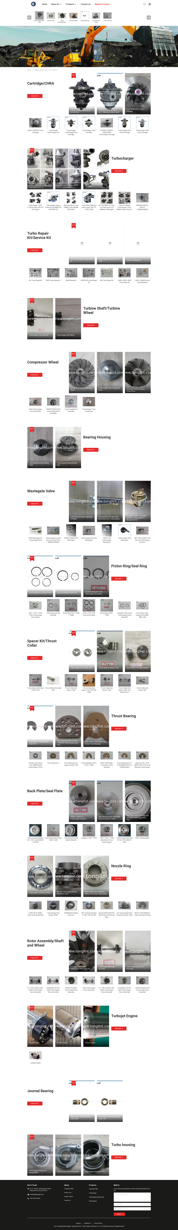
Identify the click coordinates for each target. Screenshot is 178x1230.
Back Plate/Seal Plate (45, 791)
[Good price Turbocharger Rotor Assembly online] (71, 401)
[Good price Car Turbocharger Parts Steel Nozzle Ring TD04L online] (124, 905)
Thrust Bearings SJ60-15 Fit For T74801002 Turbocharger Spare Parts (67, 743)
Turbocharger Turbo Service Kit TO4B (108, 260)
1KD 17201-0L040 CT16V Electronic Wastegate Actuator (142, 540)
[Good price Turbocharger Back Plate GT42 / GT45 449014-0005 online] (124, 830)
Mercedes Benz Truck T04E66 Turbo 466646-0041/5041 (71, 207)
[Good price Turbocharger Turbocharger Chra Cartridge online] (71, 122)
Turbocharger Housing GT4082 (95, 1171)
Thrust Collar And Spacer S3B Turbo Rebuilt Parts (125, 690)
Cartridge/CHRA (40, 83)
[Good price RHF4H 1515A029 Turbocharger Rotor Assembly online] (71, 980)
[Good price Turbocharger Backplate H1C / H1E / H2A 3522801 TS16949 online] (35, 830)
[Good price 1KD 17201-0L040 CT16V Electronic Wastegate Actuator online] (142, 530)
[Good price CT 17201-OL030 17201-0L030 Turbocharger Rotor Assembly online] (35, 980)
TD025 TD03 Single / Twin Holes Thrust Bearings (107, 765)
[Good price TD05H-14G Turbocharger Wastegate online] (107, 530)
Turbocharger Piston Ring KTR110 (40, 593)
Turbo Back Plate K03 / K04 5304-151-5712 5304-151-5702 (109, 818)
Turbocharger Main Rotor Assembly (106, 968)
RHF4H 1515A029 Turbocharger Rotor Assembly (71, 990)
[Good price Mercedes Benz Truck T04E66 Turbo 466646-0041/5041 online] (71, 197)
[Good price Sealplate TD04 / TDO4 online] (89, 830)
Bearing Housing (97, 437)
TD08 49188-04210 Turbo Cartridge (134, 110)
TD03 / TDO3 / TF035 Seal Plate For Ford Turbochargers (107, 840)
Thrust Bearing (123, 716)
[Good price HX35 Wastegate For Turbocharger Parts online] (35, 530)
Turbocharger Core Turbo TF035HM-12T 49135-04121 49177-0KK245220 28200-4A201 (109, 110)
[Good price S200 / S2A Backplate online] (142, 830)
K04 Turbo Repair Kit (106, 280)
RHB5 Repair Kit (71, 280)
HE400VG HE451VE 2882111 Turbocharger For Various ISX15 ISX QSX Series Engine (67, 185)
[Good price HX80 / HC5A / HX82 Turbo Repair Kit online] (124, 272)
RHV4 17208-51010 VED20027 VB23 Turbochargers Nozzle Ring (96, 893)
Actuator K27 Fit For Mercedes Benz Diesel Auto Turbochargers (109, 518)
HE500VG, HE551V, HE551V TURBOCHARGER (142, 207)
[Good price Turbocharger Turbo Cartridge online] (89, 122)
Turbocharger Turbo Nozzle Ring (39, 893)
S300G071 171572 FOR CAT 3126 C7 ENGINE (96, 185)
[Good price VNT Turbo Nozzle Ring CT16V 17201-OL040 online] (89, 905)
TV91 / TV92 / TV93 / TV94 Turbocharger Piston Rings (35, 615)
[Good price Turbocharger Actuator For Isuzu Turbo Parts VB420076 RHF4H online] (53, 530)
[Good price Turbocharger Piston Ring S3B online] (53, 605)
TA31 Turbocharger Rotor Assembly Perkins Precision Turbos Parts (135, 389)
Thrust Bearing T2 (53, 763)
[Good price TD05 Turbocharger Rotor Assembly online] (89, 980)
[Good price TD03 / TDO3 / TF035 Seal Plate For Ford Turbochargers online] (107, 830)
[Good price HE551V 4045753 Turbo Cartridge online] (35, 122)
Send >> (119, 1214)
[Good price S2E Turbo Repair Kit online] (35, 272)
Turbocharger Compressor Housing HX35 (37, 1171)
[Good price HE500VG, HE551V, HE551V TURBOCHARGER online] (142, 197)
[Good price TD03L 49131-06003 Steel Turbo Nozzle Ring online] (35, 905)
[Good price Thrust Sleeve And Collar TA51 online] (53, 680)
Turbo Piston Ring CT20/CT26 (67, 593)
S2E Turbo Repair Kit (35, 280)
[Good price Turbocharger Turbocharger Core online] (53, 122)
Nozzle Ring (121, 866)
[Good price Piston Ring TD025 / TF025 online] (107, 605)
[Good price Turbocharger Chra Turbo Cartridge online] (124, 122)
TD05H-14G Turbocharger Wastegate (106, 540)
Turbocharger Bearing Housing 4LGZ (67, 464)
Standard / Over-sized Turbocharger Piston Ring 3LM (124, 615)
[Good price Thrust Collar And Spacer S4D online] (142, 680)
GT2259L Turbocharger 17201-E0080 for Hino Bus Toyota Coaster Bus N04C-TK (39, 185)
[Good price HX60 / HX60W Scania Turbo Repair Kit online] (142, 272)
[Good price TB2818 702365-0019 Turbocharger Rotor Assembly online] (53, 401)
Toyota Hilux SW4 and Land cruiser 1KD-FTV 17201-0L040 (89, 207)
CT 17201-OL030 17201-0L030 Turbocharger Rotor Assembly (35, 990)
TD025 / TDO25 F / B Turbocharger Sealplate (78, 818)
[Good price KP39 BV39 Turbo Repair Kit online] (89, 272)
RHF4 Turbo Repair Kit (53, 280)
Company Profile (68, 1188)
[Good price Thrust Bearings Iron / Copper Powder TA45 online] (71, 755)
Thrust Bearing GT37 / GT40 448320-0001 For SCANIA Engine (124, 765)
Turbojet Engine (34, 1043)
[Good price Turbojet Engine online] (35, 1055)
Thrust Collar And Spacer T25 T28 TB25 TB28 (89, 690)
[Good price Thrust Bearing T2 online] (53, 755)
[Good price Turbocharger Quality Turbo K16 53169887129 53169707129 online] (53, 197)
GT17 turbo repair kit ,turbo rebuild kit (81, 260)
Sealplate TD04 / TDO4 (89, 838)
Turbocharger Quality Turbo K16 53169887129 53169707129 (53, 207)
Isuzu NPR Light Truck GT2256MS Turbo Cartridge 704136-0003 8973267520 (81, 110)
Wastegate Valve (41, 491)
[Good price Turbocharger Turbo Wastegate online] (124, 530)
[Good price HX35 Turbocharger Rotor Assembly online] (35, 401)
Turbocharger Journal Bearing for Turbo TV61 (109, 1118)
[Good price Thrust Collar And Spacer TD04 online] (107, 680)
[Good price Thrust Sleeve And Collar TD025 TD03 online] (35, 680)
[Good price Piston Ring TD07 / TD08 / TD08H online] (71, 605)
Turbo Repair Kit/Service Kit (39, 235)
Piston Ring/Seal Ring (129, 566)
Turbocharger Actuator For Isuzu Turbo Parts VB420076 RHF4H (53, 540)
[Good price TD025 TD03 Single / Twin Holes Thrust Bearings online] (107, 755)
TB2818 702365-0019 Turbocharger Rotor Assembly (53, 411)
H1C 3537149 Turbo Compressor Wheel (81, 389)
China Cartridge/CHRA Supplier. (62, 1226)
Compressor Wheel (43, 362)
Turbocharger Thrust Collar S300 (81, 668)
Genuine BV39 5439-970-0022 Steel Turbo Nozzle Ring (107, 915)
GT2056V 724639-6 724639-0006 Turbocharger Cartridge (107, 132)
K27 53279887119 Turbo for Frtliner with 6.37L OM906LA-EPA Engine (107, 207)
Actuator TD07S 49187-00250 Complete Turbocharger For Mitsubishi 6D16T (136, 518)
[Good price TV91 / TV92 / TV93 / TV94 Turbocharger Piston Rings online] (35, 605)
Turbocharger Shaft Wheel (65, 335)
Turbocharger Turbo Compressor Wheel (109, 389)
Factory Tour (67, 1192)
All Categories (93, 1201)
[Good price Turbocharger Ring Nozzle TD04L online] (53, 905)
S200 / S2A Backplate (142, 838)
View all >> (35, 96)
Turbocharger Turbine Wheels (38, 335)
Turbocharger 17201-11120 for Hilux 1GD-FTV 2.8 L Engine (35, 207)
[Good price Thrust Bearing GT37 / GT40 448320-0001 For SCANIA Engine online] (124, 755)
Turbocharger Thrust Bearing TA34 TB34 (38, 743)
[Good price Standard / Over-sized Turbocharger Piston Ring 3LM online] (124, 605)
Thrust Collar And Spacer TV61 (108, 668)
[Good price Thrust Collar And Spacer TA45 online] (71, 680)
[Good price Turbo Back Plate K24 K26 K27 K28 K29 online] (71, 830)
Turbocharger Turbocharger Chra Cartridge (71, 132)
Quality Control (68, 1196)
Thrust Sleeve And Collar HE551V (137, 668)
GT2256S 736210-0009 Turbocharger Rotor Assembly (80, 968)
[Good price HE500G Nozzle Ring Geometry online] (71, 905)
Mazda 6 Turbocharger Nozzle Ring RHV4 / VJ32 (67, 893)
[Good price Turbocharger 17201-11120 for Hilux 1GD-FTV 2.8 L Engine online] (35, 197)
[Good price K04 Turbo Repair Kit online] (107, 272)
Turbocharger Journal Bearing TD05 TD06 (80, 1118)
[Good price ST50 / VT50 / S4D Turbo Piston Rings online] (89, 605)
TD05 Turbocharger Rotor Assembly (134, 968)
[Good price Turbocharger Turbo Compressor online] (89, 401)
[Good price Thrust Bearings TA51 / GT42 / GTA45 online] (89, 755)
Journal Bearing (40, 1091)
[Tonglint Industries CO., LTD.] (33, 4)
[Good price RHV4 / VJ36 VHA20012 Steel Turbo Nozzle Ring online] (142, 905)
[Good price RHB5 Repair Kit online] (71, 272)
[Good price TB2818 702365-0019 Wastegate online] (71, 530)
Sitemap (78, 1223)
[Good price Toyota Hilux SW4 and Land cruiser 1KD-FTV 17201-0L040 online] (89, 197)
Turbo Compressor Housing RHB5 (68, 1171)
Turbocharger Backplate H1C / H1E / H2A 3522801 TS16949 (35, 840)
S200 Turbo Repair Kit (133, 260)
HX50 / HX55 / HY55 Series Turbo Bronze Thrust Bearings (96, 743)
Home (29, 70)
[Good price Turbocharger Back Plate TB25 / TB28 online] (53, 830)
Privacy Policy (98, 1223)
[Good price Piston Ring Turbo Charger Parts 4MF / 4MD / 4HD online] (142, 605)
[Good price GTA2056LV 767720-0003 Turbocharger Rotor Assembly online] (53, 980)
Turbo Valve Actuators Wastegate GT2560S (81, 518)
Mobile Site (87, 1223)
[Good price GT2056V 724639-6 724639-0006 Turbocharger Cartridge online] (107, 122)
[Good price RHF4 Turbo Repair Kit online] (53, 272)
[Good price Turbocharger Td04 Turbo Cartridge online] (142, 122)
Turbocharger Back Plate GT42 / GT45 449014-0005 (124, 840)
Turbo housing (123, 1145)
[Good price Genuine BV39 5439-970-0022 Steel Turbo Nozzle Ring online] (107, 905)
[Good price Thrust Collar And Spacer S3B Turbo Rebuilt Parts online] (124, 680)
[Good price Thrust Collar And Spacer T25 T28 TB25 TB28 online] (89, 680)
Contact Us (67, 1200)
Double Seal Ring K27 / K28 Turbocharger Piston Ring (93, 593)
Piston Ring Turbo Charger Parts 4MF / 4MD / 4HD (142, 615)
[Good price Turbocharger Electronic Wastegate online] (89, 530)
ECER (122, 1226)
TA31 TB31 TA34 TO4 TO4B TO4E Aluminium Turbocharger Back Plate (137, 818)
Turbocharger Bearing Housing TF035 (39, 464)
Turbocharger (122, 158)
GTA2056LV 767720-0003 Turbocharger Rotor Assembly (53, 990)
